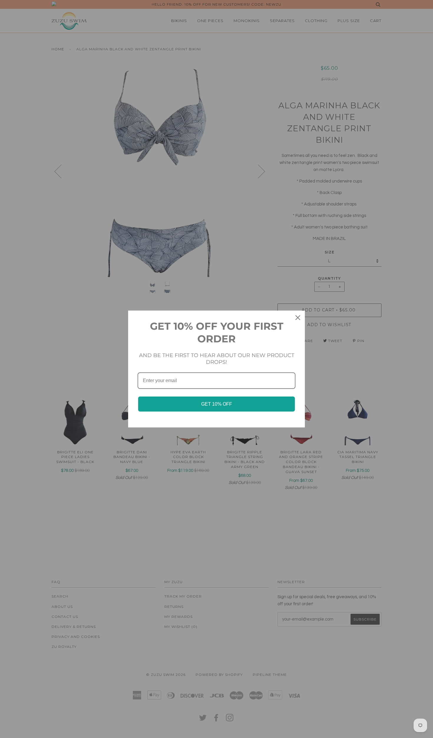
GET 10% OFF (216, 404)
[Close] (298, 318)
